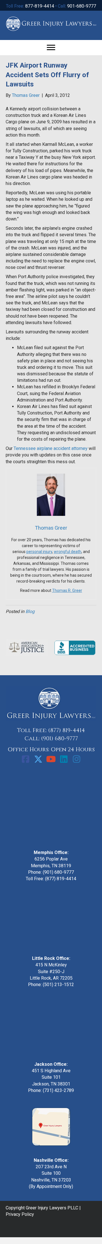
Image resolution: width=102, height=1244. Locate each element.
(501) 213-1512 (58, 984)
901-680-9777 (81, 6)
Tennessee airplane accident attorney (51, 448)
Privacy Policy (20, 1214)
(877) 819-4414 (66, 730)
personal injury (39, 551)
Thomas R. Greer (67, 590)
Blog (30, 611)
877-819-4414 (39, 6)
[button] (25, 759)
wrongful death (67, 551)
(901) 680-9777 (59, 738)
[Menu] (51, 47)
